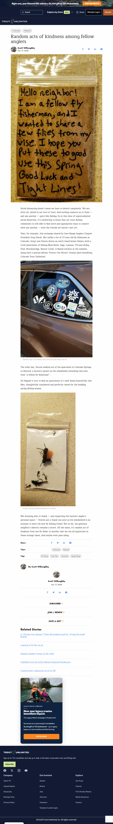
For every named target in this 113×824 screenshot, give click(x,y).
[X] (12, 770)
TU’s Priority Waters (83, 791)
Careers (79, 786)
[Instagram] (19, 770)
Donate (108, 12)
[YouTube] (26, 770)
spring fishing (75, 556)
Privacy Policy (9, 802)
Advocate (43, 797)
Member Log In (94, 12)
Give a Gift (55, 621)
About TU (7, 780)
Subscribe (55, 603)
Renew (42, 786)
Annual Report (9, 786)
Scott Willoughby (26, 47)
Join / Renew (55, 612)
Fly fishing (44, 556)
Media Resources (82, 797)
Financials (8, 791)
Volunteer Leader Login (49, 807)
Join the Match (92, 3)
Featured (27, 31)
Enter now (41, 736)
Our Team (79, 780)
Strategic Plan (9, 797)
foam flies (54, 556)
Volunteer (43, 802)
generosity (64, 556)
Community (16, 31)
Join (41, 791)
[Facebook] (5, 770)
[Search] (23, 12)
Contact (79, 802)
